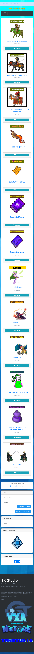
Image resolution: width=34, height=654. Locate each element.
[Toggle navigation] (5, 13)
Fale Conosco (4, 599)
